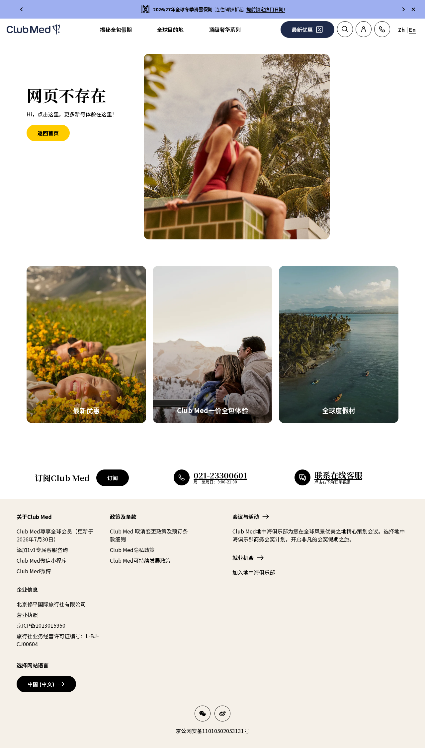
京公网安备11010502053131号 (212, 731)
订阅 (112, 478)
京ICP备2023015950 (41, 625)
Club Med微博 (34, 571)
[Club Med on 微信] (203, 713)
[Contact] (382, 29)
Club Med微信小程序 (42, 560)
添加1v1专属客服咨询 (42, 550)
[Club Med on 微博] (222, 713)
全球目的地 (170, 29)
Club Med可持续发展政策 (140, 560)
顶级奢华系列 (225, 29)
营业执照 (27, 615)
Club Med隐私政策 (132, 550)
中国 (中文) (41, 684)
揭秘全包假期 (116, 29)
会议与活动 (245, 517)
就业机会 (243, 558)
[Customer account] (364, 29)
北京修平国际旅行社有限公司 (51, 604)
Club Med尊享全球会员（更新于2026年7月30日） (55, 535)
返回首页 (48, 133)
